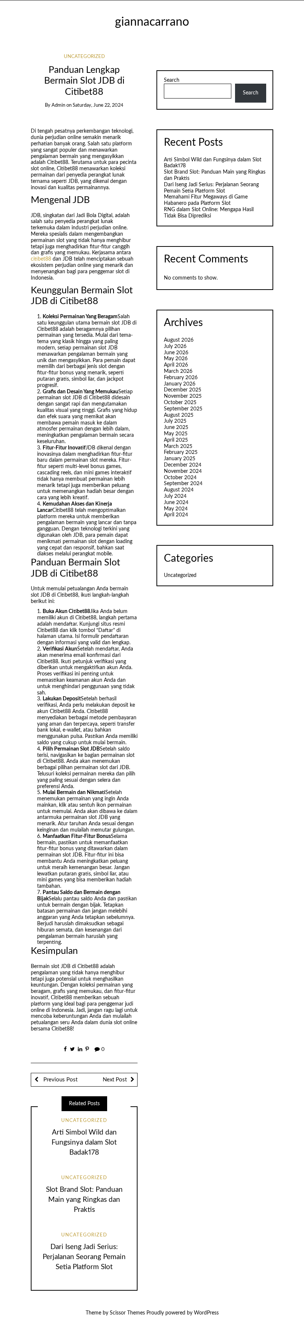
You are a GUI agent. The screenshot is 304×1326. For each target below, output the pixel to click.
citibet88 (41, 259)
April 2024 (176, 514)
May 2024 (176, 509)
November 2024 (183, 471)
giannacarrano (152, 22)
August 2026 (179, 340)
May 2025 (176, 433)
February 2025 (181, 452)
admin (58, 105)
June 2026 (176, 352)
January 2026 (179, 384)
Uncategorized (84, 56)
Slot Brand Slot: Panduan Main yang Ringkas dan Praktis (84, 1199)
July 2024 (175, 496)
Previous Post (59, 1080)
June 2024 (176, 502)
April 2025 (176, 440)
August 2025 (179, 415)
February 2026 (181, 377)
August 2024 (179, 490)
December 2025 (182, 390)
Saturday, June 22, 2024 (98, 105)
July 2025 (175, 421)
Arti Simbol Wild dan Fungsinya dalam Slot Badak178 (84, 1142)
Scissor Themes (127, 1313)
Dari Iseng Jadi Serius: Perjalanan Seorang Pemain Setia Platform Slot (84, 1257)
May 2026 (176, 358)
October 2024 (180, 477)
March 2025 (178, 446)
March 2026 (178, 371)
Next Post (115, 1080)
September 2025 (183, 409)
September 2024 (183, 483)
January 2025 (179, 458)
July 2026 (175, 346)
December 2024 (182, 465)
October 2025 (180, 402)
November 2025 (183, 396)
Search (171, 80)
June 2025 (176, 427)
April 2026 (176, 365)
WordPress (206, 1313)
